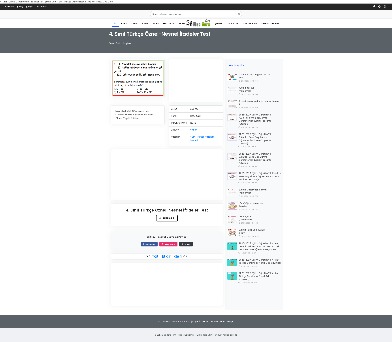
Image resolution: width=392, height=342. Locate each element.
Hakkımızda (164, 321)
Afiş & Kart (232, 23)
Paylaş (187, 244)
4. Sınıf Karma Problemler (246, 89)
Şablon (218, 23)
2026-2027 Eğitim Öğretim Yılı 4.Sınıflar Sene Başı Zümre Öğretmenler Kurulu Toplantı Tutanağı (254, 119)
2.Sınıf (134, 23)
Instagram (169, 244)
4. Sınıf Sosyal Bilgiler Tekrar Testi (254, 76)
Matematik (169, 23)
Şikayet (195, 321)
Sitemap (204, 321)
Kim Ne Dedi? (218, 321)
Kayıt (30, 6)
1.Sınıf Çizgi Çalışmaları (245, 218)
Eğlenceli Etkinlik (270, 23)
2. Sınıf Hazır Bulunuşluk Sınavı (252, 231)
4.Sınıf (156, 23)
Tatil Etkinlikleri (167, 256)
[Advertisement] (196, 80)
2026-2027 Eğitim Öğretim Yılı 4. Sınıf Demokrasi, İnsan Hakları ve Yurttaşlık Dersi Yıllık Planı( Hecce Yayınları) (260, 246)
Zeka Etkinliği (250, 23)
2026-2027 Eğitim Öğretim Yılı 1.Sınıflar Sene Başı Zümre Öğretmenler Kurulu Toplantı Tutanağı (260, 176)
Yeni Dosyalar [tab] (236, 65)
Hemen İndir (168, 218)
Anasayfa (9, 6)
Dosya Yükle (41, 6)
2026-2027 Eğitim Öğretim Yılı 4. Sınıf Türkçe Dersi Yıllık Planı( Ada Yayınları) (259, 276)
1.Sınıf (124, 23)
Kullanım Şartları (180, 321)
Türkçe (183, 23)
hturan (193, 129)
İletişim (230, 321)
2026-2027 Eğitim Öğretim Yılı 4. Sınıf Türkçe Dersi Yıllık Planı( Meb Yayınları (260, 261)
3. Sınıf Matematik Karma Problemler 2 (259, 103)
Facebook (149, 244)
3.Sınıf (145, 23)
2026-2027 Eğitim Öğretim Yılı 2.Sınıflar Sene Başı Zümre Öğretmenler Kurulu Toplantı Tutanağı (254, 158)
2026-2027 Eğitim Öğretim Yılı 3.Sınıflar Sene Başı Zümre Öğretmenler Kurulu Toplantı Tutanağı (254, 139)
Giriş (20, 6)
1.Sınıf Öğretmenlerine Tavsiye (251, 205)
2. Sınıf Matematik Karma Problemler (253, 191)
